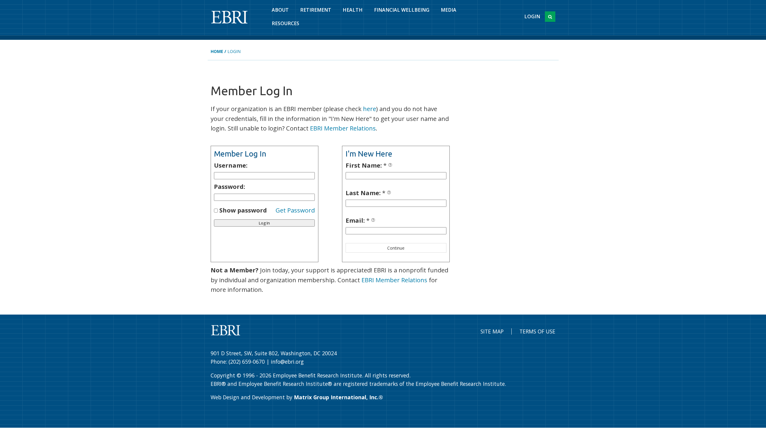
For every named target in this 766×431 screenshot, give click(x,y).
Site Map (492, 331)
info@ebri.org (287, 361)
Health (353, 10)
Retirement (315, 10)
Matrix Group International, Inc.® (338, 397)
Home (217, 51)
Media (448, 10)
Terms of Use (537, 331)
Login (532, 16)
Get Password (295, 210)
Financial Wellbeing (401, 10)
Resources (285, 23)
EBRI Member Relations (343, 128)
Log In (264, 223)
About (280, 10)
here (369, 108)
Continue (396, 248)
